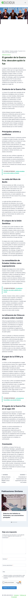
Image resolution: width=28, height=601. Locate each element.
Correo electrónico (8, 565)
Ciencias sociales (6, 54)
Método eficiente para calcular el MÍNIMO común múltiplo (6, 478)
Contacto (16, 595)
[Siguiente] (24, 507)
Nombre (5, 559)
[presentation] (14, 502)
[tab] (11, 522)
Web (4, 571)
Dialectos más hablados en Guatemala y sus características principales (13, 515)
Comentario (5, 537)
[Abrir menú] (25, 3)
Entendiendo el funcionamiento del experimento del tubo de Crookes (20, 478)
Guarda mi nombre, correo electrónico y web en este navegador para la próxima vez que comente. (14, 577)
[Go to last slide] (4, 507)
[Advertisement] (14, 35)
